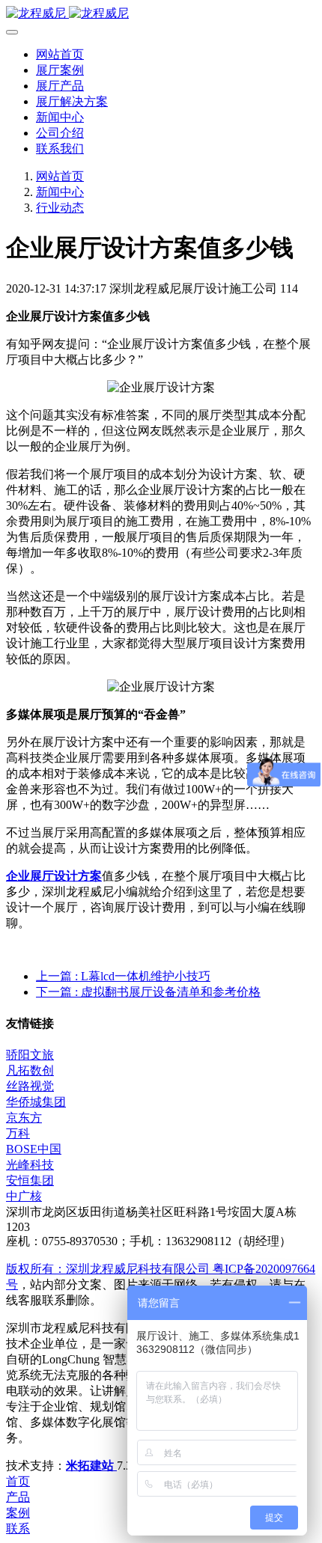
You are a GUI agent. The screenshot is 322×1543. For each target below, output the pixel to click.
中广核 (24, 1196)
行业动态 (60, 207)
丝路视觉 (30, 1086)
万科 (18, 1133)
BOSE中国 (33, 1149)
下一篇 (148, 992)
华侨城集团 (36, 1102)
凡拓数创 (30, 1070)
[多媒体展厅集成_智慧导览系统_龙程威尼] (161, 14)
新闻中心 (60, 192)
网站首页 (60, 54)
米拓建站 (91, 1465)
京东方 (24, 1117)
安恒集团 (30, 1180)
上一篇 (123, 976)
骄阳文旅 (30, 1054)
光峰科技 (30, 1164)
